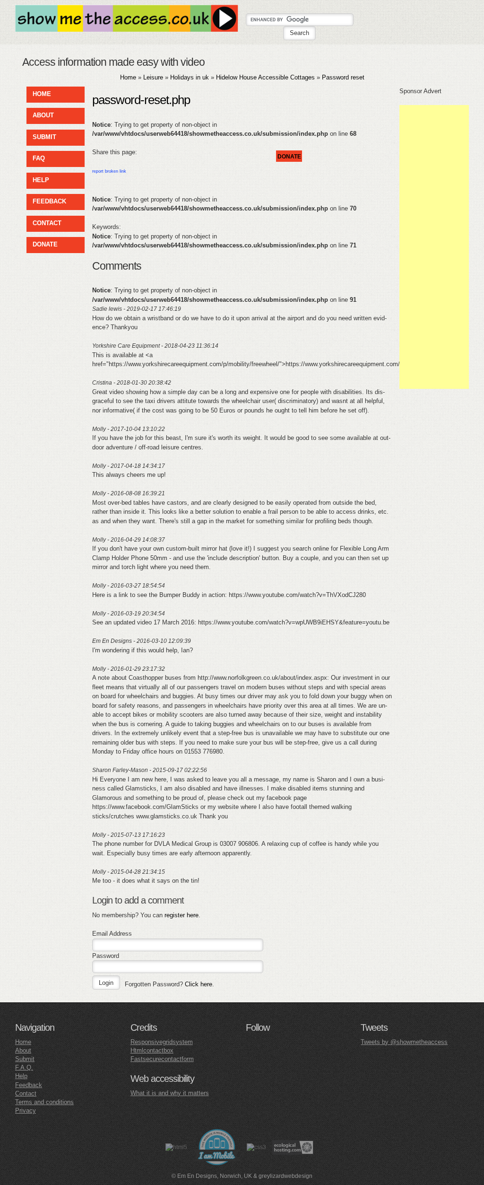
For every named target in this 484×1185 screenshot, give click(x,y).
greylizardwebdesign (285, 1176)
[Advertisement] (434, 247)
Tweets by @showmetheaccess (404, 1041)
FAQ (39, 158)
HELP (41, 180)
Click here (198, 984)
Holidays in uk (189, 77)
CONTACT (47, 223)
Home (128, 77)
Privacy (25, 1110)
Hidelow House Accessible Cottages (266, 77)
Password (105, 955)
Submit (25, 1058)
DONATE (45, 244)
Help (21, 1076)
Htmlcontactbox (151, 1050)
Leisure (153, 77)
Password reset (343, 77)
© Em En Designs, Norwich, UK (212, 1176)
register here (181, 915)
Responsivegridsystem (161, 1041)
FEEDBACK (49, 201)
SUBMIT (44, 136)
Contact (25, 1093)
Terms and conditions (44, 1102)
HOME (42, 93)
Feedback (28, 1084)
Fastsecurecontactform (162, 1058)
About (23, 1050)
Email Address (112, 933)
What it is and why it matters (169, 1093)
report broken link (109, 171)
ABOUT (43, 115)
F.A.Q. (24, 1067)
